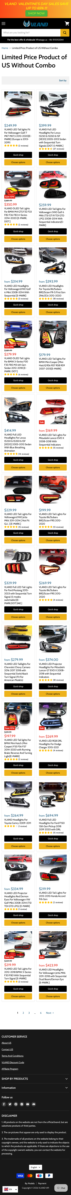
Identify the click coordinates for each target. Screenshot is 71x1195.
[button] (10, 1189)
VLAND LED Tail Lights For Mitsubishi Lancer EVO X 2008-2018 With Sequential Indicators (52, 439)
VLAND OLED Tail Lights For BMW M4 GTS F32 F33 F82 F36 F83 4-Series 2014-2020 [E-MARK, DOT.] (18, 215)
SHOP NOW (36, 13)
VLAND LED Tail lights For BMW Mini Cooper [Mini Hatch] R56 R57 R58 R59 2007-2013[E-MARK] (52, 363)
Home (5, 48)
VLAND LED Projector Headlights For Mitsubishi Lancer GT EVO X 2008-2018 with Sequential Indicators (52, 670)
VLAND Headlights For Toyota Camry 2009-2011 (17, 821)
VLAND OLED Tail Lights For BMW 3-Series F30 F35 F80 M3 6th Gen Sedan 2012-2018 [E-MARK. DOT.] (17, 365)
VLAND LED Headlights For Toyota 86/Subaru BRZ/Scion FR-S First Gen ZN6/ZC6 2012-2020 (52, 290)
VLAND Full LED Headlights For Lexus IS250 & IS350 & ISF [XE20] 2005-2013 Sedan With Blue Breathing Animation (17, 442)
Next (49, 1012)
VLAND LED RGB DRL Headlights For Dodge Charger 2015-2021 (50, 744)
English (34, 1167)
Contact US (7, 1049)
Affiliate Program (10, 1068)
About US (6, 1042)
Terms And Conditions (12, 1055)
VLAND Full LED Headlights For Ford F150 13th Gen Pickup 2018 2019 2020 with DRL (52, 824)
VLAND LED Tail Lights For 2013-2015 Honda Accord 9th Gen (52, 896)
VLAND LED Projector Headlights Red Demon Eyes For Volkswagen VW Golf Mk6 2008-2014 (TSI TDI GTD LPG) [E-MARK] (18, 900)
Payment (42, 1183)
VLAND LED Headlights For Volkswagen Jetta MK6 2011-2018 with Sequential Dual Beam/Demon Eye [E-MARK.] (53, 976)
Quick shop (18, 154)
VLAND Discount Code (13, 1062)
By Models (30, 1183)
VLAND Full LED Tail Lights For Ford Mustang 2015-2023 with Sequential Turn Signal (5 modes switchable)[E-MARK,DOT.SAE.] (18, 595)
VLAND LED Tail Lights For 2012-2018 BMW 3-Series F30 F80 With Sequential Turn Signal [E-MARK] (18, 973)
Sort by (63, 80)
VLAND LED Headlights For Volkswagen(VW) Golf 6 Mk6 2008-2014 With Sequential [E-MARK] (17, 290)
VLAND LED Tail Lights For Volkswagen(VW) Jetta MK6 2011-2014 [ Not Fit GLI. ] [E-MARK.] (18, 519)
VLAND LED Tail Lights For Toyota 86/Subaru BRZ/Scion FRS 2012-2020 (52, 519)
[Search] (64, 33)
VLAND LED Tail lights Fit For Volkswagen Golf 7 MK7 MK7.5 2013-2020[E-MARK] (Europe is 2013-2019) (17, 136)
